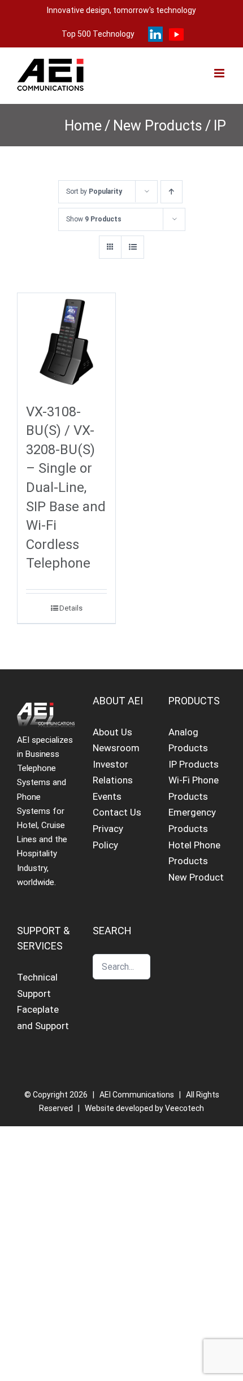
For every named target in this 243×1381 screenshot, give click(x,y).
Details (71, 608)
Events (107, 796)
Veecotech (184, 1108)
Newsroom (116, 747)
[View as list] (133, 247)
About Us (112, 732)
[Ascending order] (171, 191)
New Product (196, 877)
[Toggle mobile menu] (220, 73)
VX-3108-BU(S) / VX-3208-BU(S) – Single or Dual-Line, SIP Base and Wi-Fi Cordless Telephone (66, 488)
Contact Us (117, 812)
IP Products (193, 764)
